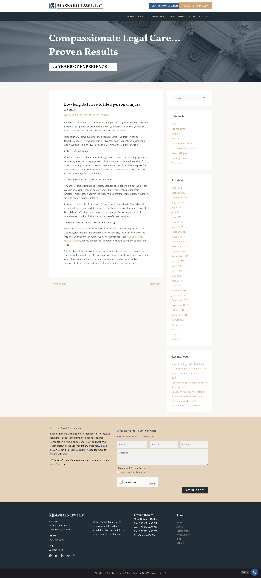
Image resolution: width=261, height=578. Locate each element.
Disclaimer (100, 573)
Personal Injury (179, 153)
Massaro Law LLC (158, 573)
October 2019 (178, 192)
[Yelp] (74, 555)
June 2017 (177, 329)
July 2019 (176, 207)
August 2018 (178, 261)
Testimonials (158, 16)
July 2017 (176, 324)
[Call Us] (254, 572)
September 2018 (180, 256)
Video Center (177, 16)
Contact (204, 16)
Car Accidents (178, 128)
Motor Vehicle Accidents (184, 148)
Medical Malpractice (182, 143)
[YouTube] (68, 555)
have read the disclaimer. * (133, 472)
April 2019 (177, 222)
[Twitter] (56, 555)
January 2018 (178, 295)
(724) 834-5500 (56, 539)
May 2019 (176, 217)
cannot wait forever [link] (118, 169)
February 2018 (179, 290)
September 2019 (180, 197)
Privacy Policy (123, 573)
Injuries (87, 114)
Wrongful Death (180, 163)
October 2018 (178, 251)
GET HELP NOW (195, 490)
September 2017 (180, 314)
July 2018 (176, 266)
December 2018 (179, 241)
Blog (192, 16)
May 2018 (176, 275)
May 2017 (176, 334)
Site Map (111, 573)
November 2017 (180, 305)
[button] (194, 5)
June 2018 (177, 270)
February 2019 (179, 231)
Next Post (156, 283)
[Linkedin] (62, 555)
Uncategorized (179, 158)
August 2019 (178, 202)
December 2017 (179, 300)
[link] (77, 449)
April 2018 (177, 280)
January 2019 (178, 236)
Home (130, 16)
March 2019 (178, 226)
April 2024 (177, 187)
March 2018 (178, 285)
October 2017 (178, 310)
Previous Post (57, 283)
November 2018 (180, 246)
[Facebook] (50, 555)
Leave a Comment (72, 114)
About (142, 16)
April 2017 (177, 339)
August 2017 (178, 319)
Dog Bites (177, 133)
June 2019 (177, 212)
